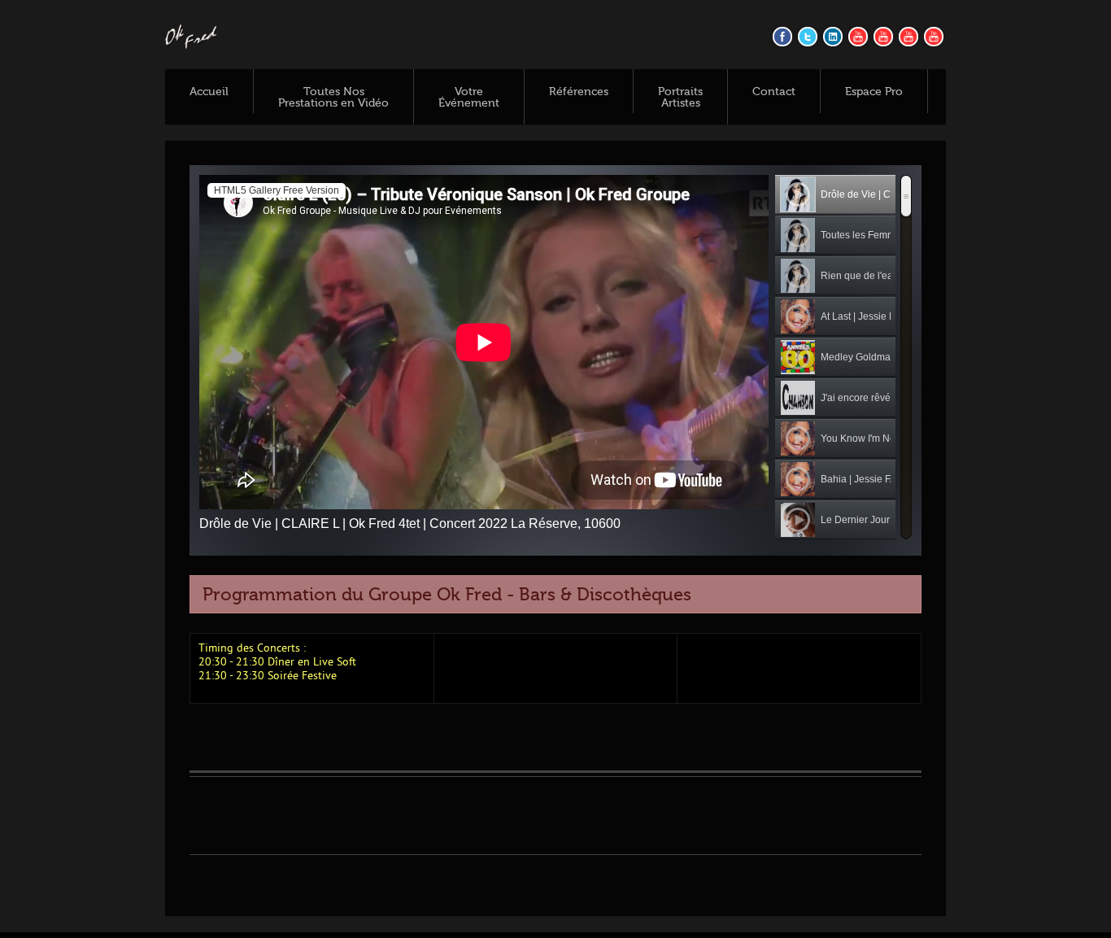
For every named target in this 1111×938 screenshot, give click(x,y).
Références (578, 91)
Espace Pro (874, 91)
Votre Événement (468, 97)
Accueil (209, 91)
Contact (773, 91)
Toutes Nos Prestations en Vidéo (333, 97)
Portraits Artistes (680, 97)
